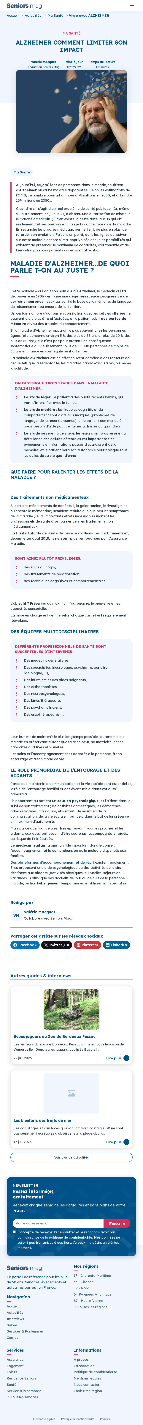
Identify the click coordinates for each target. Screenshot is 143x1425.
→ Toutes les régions (90, 1307)
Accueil (12, 15)
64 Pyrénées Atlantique (93, 1294)
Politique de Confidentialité (77, 1419)
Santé (11, 1384)
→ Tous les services (22, 1397)
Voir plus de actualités (71, 1157)
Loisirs (12, 1372)
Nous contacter (86, 1384)
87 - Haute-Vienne (88, 1301)
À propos (81, 1359)
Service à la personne (24, 1391)
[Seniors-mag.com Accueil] (24, 6)
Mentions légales (87, 1378)
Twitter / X (59, 945)
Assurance (15, 1359)
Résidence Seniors (21, 1378)
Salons (12, 1325)
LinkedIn (119, 945)
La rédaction (84, 1366)
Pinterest (90, 945)
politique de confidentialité (70, 1237)
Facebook (27, 945)
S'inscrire (117, 1223)
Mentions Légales (44, 1419)
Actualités (33, 15)
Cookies (105, 1419)
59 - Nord (81, 1288)
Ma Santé (55, 15)
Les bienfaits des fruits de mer (43, 1120)
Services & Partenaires (25, 1331)
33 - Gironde (83, 1282)
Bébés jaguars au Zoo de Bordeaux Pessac (54, 1036)
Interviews (15, 1319)
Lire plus (114, 1058)
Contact (13, 1337)
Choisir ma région (88, 1391)
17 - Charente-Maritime (92, 1275)
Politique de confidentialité (95, 1372)
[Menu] (131, 5)
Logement (15, 1366)
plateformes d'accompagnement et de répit (56, 862)
